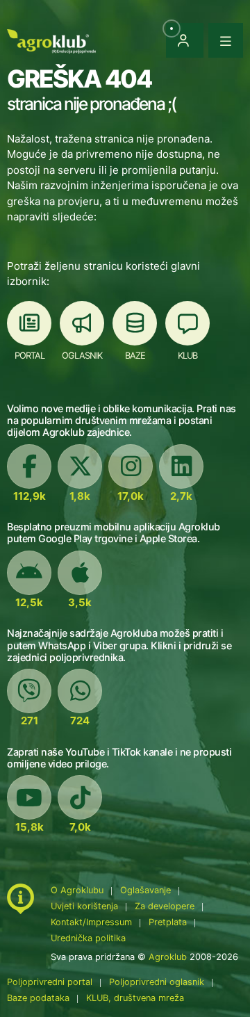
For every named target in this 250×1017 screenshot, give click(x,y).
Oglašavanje (145, 890)
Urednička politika (88, 938)
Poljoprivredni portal (51, 982)
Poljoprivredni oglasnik (158, 982)
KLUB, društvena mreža (135, 998)
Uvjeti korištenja (84, 906)
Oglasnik (82, 355)
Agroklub (168, 957)
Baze (135, 355)
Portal (29, 355)
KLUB (187, 355)
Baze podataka (39, 998)
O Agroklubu (77, 890)
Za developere (164, 906)
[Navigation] (225, 40)
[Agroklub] (51, 40)
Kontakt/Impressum (91, 922)
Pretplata (168, 922)
